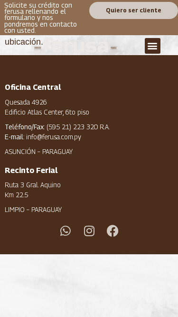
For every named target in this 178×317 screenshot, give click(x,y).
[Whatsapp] (65, 231)
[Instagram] (89, 231)
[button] (152, 46)
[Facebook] (113, 231)
